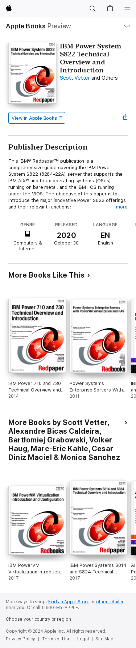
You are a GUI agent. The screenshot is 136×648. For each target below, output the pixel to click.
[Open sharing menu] (125, 118)
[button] (92, 8)
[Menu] (127, 8)
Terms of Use (56, 638)
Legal (83, 638)
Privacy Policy (20, 638)
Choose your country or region (38, 619)
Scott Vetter (75, 78)
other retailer (110, 601)
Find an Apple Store (69, 601)
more (122, 207)
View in (34, 118)
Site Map (104, 638)
